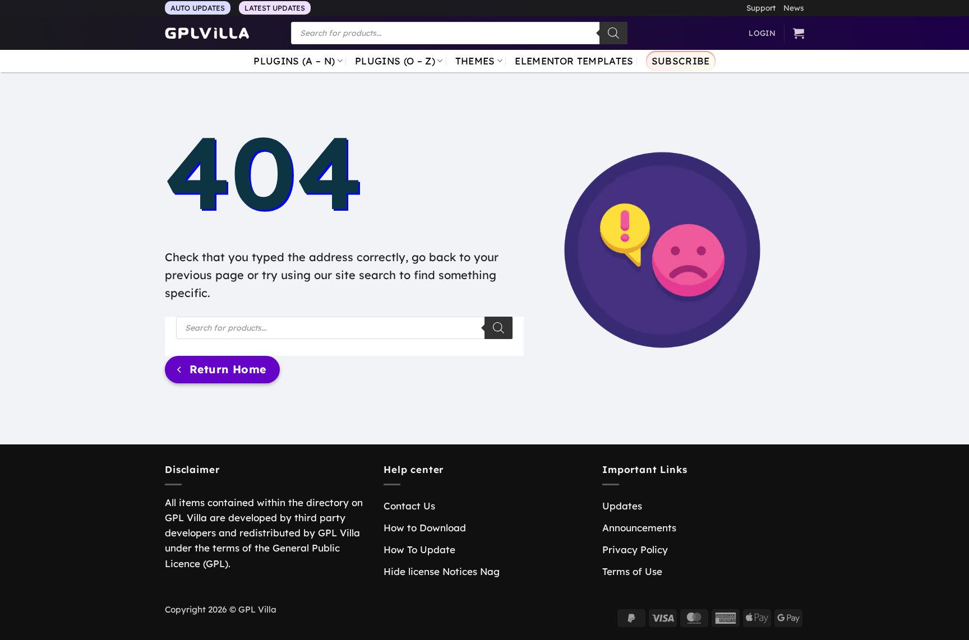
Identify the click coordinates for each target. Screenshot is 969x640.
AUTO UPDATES (197, 7)
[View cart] (798, 33)
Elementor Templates (574, 61)
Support (761, 7)
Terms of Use (632, 571)
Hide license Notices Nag (442, 571)
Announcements (639, 528)
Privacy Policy (635, 549)
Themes (475, 61)
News (793, 7)
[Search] (613, 33)
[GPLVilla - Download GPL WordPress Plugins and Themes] (207, 33)
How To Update (419, 549)
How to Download (425, 528)
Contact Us (409, 506)
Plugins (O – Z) (395, 61)
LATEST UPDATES (274, 7)
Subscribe (681, 61)
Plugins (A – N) (294, 61)
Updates (622, 506)
